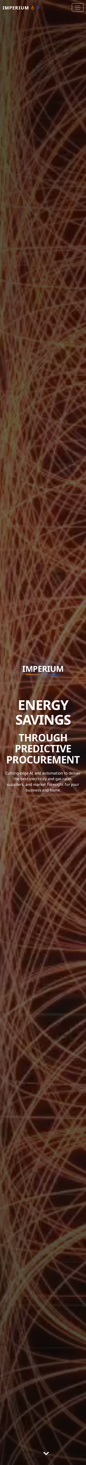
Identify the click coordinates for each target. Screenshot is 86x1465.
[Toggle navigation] (77, 7)
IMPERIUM (16, 7)
